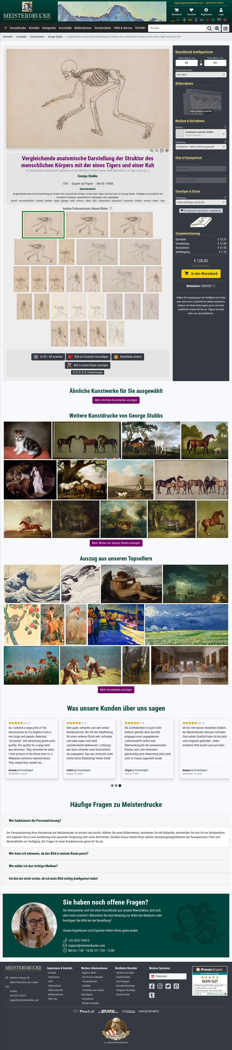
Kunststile (65, 28)
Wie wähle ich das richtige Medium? (33, 866)
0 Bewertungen (95, 372)
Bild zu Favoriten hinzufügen (90, 356)
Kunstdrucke (18, 28)
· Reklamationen (55, 994)
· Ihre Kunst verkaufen (92, 977)
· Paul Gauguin (122, 981)
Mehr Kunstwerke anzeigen (116, 689)
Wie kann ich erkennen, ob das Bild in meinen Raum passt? (48, 853)
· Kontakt (51, 972)
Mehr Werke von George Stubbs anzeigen (116, 543)
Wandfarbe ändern (130, 356)
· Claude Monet (122, 977)
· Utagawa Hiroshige (125, 990)
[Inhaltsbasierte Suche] (217, 28)
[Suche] (209, 28)
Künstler (34, 28)
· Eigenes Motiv (88, 972)
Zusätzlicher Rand (183, 70)
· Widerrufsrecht (55, 990)
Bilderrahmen (83, 28)
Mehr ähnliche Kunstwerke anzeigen (116, 400)
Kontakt (140, 28)
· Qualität (85, 985)
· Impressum (53, 977)
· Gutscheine (87, 998)
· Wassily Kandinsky (125, 985)
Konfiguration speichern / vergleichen (202, 210)
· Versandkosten (89, 981)
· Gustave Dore (122, 994)
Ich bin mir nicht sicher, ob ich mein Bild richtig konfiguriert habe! (53, 878)
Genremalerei (37, 36)
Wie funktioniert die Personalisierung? (35, 821)
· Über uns (52, 998)
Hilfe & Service (123, 28)
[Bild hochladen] (225, 28)
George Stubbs (55, 36)
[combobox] (201, 74)
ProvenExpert (26, 770)
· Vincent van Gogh (124, 972)
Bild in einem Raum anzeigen (90, 365)
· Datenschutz (54, 985)
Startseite (8, 36)
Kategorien (49, 28)
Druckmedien (102, 28)
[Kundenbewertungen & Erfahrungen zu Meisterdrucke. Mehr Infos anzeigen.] (209, 980)
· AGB (50, 981)
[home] (6, 28)
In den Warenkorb (203, 273)
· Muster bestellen (90, 1003)
